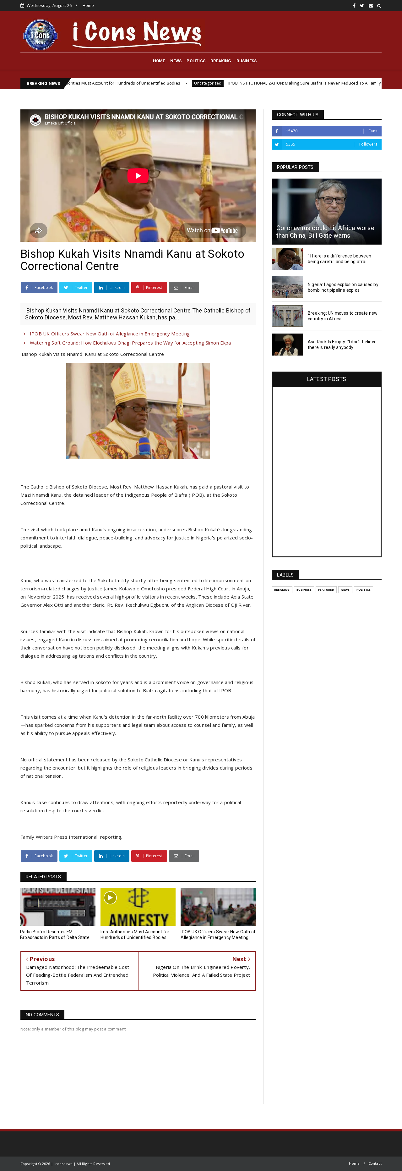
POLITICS (196, 60)
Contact (375, 1163)
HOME (159, 60)
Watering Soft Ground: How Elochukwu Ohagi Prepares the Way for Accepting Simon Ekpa (129, 343)
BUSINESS (246, 60)
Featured (326, 590)
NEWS (176, 60)
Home (88, 5)
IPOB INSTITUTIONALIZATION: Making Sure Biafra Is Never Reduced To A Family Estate (253, 83)
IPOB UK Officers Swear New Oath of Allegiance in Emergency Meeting (109, 333)
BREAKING (220, 60)
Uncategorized (150, 83)
